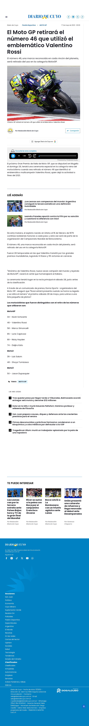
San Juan (9, 597)
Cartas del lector (12, 639)
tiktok (17, 558)
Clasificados (10, 665)
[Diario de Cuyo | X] (78, 17)
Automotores (10, 672)
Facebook (6, 558)
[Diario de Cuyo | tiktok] (82, 17)
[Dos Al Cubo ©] (67, 692)
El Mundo (9, 629)
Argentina (9, 626)
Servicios (9, 678)
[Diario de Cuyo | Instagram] (73, 17)
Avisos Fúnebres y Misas (15, 682)
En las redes (10, 636)
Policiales (9, 616)
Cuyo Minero (10, 606)
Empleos (8, 675)
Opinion (8, 642)
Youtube (27, 558)
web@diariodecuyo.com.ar (21, 696)
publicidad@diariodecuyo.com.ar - (25, 701)
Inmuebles (9, 669)
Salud (7, 649)
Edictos (8, 685)
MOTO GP (22, 382)
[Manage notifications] (84, 706)
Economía (9, 603)
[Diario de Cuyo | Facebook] (68, 17)
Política (8, 600)
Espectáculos (11, 623)
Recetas (8, 633)
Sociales (8, 646)
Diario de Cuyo (12, 25)
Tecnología (10, 652)
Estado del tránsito (13, 659)
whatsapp (32, 558)
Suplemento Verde (13, 610)
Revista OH (9, 613)
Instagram (11, 558)
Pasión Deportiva (29, 25)
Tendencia (9, 655)
